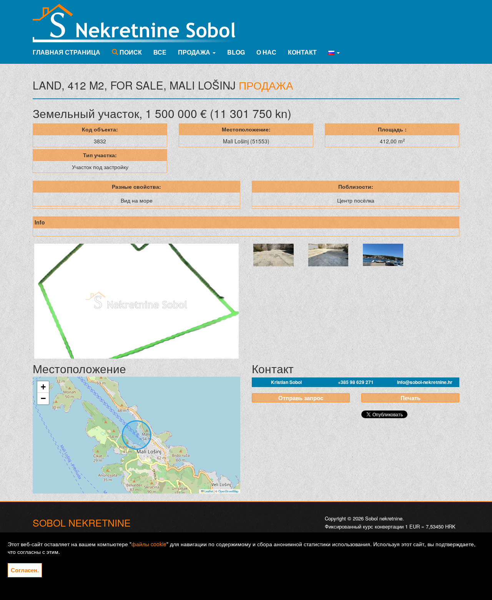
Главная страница (66, 52)
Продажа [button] (195, 52)
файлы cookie (148, 544)
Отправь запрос (300, 398)
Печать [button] (411, 398)
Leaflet (208, 491)
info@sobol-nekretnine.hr (424, 382)
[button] (334, 52)
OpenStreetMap (228, 491)
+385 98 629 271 (356, 382)
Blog (236, 52)
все (159, 52)
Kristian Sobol (286, 382)
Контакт (302, 52)
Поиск (130, 52)
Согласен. (25, 570)
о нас (266, 52)
